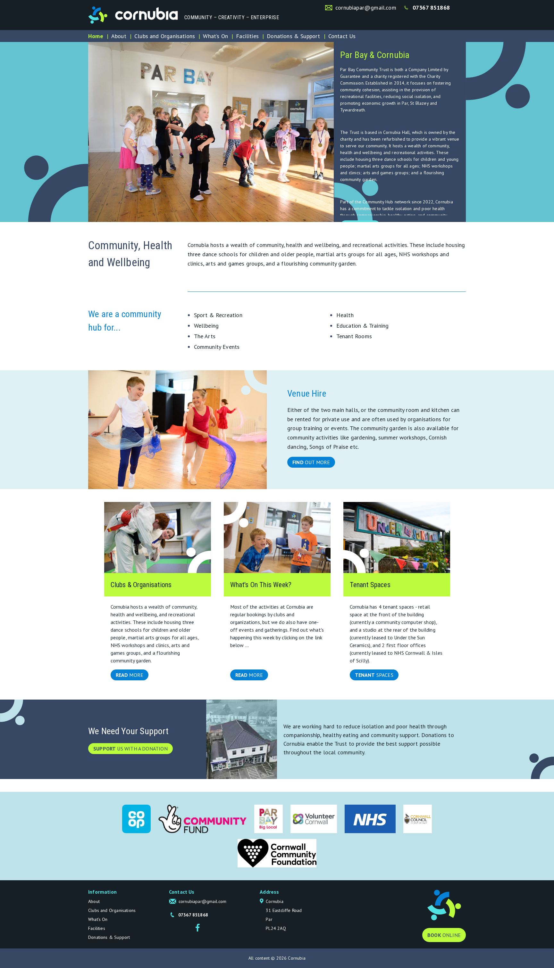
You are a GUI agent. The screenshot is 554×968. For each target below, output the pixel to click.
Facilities (247, 36)
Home (95, 36)
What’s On (215, 36)
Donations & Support (293, 36)
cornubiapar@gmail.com (365, 7)
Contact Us (342, 36)
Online (444, 935)
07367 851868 (431, 7)
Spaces (374, 675)
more (130, 675)
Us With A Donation (130, 748)
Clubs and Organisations (164, 36)
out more (311, 462)
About (118, 36)
